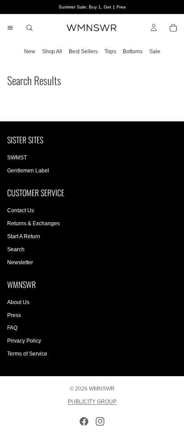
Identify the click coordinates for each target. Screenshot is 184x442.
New (29, 51)
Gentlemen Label (28, 170)
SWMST (17, 158)
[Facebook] (84, 421)
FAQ (12, 328)
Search (16, 249)
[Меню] (10, 27)
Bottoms (132, 51)
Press (14, 315)
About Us (18, 302)
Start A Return (23, 236)
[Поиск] (29, 28)
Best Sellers (83, 51)
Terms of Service (27, 354)
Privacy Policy (24, 341)
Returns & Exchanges (33, 223)
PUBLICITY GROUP (92, 402)
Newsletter (20, 262)
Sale (154, 51)
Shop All (52, 51)
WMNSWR (102, 389)
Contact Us (20, 211)
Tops (110, 51)
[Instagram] (100, 421)
